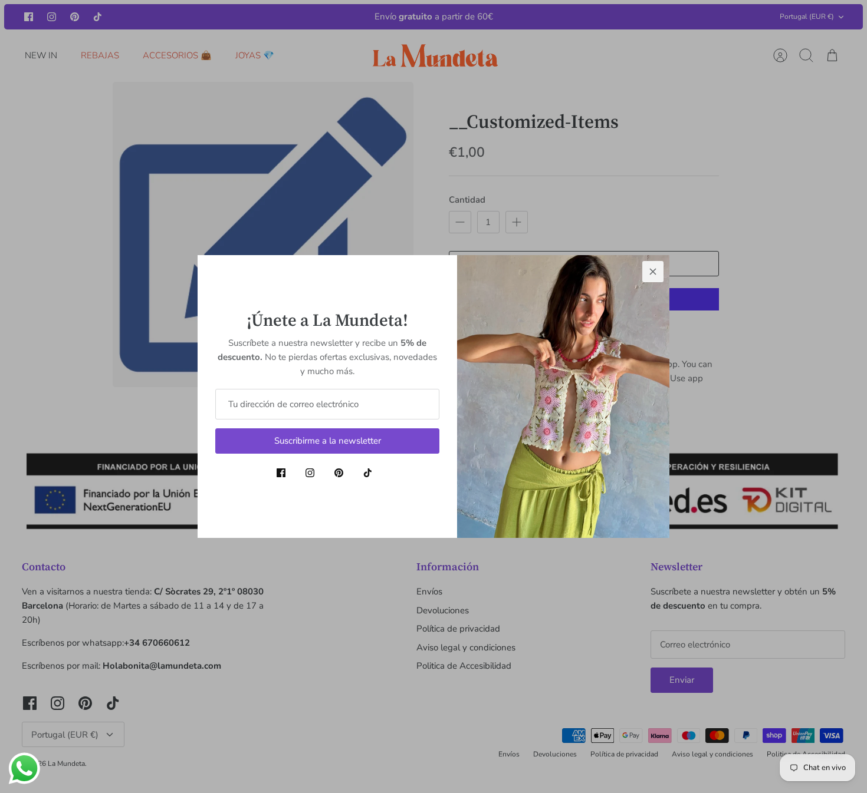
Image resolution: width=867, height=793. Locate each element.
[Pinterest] (338, 472)
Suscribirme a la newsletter (327, 441)
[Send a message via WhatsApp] (24, 768)
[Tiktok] (367, 472)
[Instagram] (309, 472)
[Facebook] (281, 472)
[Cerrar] (653, 271)
